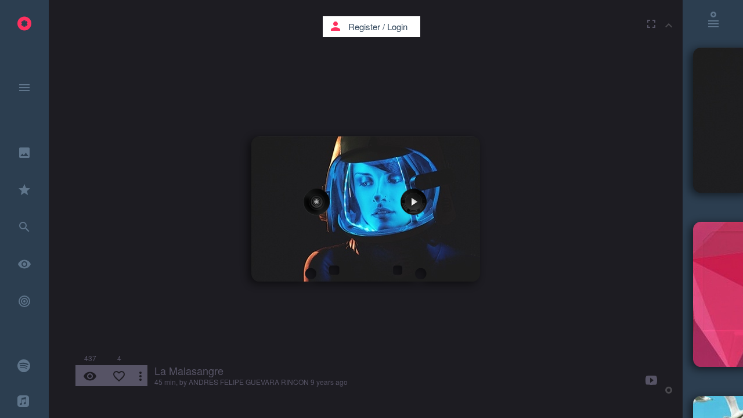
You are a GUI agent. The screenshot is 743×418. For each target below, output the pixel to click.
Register (364, 26)
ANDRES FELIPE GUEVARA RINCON (249, 382)
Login (397, 26)
